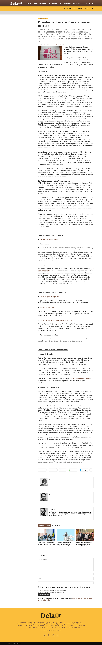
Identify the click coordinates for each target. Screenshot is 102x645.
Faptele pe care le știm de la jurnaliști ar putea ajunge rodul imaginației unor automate (64, 544)
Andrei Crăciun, (53, 44)
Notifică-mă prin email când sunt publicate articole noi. (52, 592)
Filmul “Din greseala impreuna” (49, 296)
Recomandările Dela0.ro (69, 8)
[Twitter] (89, 3)
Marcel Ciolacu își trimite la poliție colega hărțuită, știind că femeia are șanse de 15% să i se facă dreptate (84, 544)
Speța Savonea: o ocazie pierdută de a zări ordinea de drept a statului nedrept (46, 544)
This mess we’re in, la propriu (49, 239)
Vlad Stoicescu (60, 44)
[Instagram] (87, 3)
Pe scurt (87, 8)
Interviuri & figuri (65, 3)
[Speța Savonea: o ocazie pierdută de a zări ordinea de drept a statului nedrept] (46, 535)
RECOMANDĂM (56, 526)
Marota (28, 3)
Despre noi (76, 3)
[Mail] (53, 483)
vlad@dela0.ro (56, 630)
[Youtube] (92, 3)
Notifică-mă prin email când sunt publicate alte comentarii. (53, 590)
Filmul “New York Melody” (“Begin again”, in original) (56, 320)
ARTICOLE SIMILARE (44, 526)
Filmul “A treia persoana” (48, 307)
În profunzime (53, 3)
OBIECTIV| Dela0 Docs (39, 3)
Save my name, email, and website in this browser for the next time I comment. (65, 587)
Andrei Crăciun (53, 495)
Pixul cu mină (80, 8)
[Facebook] (84, 3)
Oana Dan (52, 480)
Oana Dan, (46, 44)
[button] (92, 8)
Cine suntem (11, 643)
